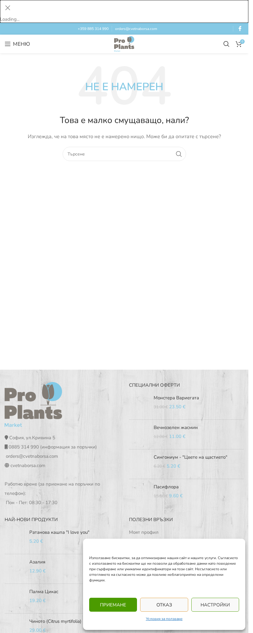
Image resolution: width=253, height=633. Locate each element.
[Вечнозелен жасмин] (139, 434)
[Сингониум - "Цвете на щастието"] (139, 464)
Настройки (215, 605)
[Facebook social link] (240, 28)
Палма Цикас (43, 591)
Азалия (37, 562)
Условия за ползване (164, 618)
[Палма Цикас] (15, 598)
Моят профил (144, 532)
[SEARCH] (179, 154)
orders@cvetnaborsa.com (136, 28)
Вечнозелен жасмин (176, 427)
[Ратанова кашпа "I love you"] (15, 539)
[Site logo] (124, 43)
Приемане (113, 605)
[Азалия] (15, 569)
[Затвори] (7, 7)
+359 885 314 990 (93, 28)
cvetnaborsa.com (27, 465)
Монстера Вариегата (176, 398)
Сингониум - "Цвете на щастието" (190, 457)
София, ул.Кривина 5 (32, 438)
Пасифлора (166, 487)
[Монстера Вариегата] (139, 405)
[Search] (226, 44)
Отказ (164, 605)
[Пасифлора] (139, 494)
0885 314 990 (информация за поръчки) (53, 447)
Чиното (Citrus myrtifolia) (55, 621)
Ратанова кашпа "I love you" (59, 532)
